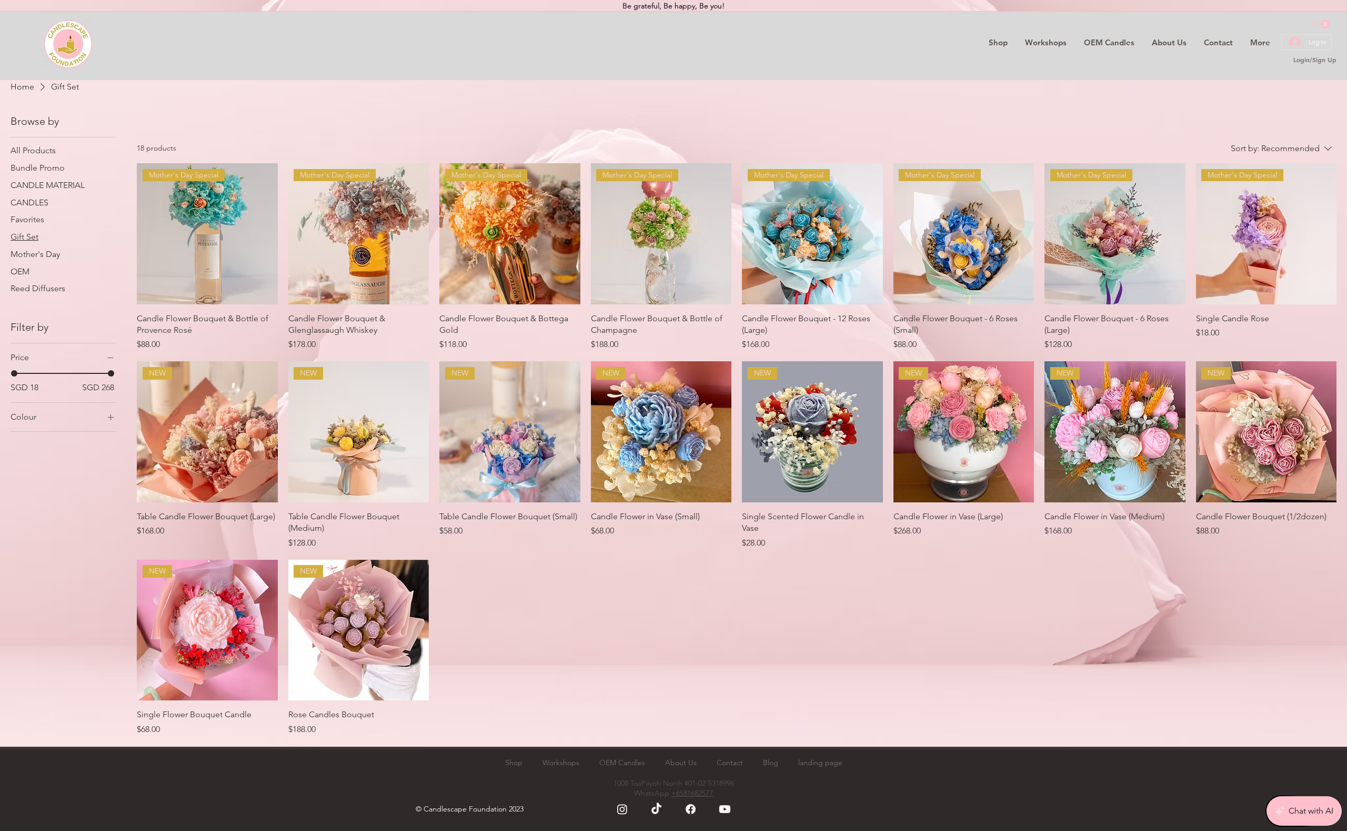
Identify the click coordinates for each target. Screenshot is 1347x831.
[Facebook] (690, 809)
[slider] (14, 373)
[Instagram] (622, 809)
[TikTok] (656, 809)
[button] (1321, 24)
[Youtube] (724, 809)
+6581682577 (692, 793)
